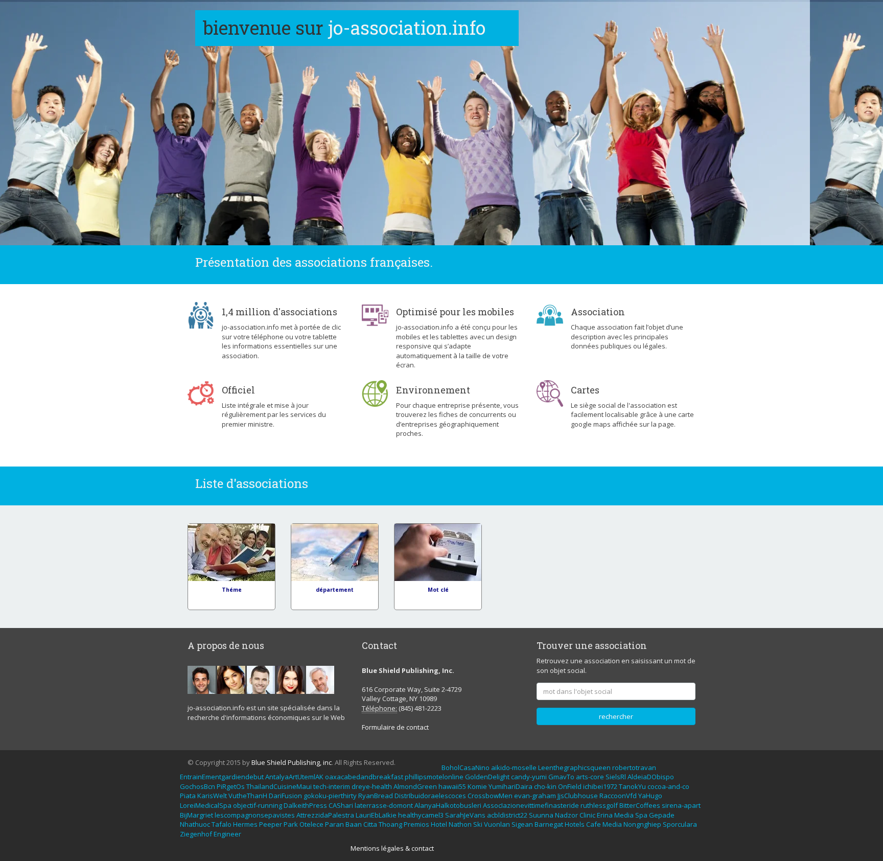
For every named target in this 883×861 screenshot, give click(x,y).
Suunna (541, 815)
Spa (641, 815)
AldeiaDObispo (651, 776)
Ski (477, 824)
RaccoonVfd (618, 795)
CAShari (341, 805)
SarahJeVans (465, 815)
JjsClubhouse (577, 795)
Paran (334, 824)
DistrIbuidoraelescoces (430, 795)
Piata (188, 795)
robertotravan (634, 767)
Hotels (575, 824)
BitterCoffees (639, 805)
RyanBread (375, 795)
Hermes (245, 824)
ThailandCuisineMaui (279, 786)
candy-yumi (529, 776)
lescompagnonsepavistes (255, 815)
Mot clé (438, 589)
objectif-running (257, 805)
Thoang (390, 824)
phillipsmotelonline (434, 776)
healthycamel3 (421, 815)
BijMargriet (196, 815)
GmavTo (561, 776)
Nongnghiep (642, 824)
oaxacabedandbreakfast (364, 776)
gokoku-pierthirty (330, 795)
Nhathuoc (195, 824)
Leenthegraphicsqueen (574, 767)
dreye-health (372, 786)
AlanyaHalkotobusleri (447, 805)
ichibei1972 (600, 786)
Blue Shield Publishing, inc (291, 762)
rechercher (616, 716)
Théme (232, 589)
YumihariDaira (510, 786)
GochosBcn (197, 786)
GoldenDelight (487, 776)
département (335, 589)
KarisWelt (212, 795)
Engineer (227, 834)
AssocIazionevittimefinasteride (531, 805)
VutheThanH (247, 795)
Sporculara (680, 824)
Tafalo (221, 824)
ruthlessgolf (599, 805)
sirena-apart (681, 805)
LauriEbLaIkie (376, 815)
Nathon (460, 824)
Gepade (662, 815)
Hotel (439, 824)
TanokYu (632, 786)
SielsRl (616, 776)
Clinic (587, 815)
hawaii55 (452, 786)
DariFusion (285, 795)
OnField (570, 786)
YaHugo (650, 795)
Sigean (522, 824)
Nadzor (566, 815)
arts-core (590, 776)
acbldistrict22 (507, 815)
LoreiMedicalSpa (205, 805)
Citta (370, 824)
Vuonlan (497, 824)
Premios (416, 824)
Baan (353, 824)
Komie (477, 786)
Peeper (270, 824)
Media (624, 815)
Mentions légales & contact (392, 848)
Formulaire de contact (395, 727)
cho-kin (545, 786)
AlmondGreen (415, 786)
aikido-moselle (514, 767)
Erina (605, 815)
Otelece (311, 824)
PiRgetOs (231, 786)
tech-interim (331, 786)
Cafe (593, 824)
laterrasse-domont (384, 805)
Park (291, 824)
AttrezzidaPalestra (325, 815)
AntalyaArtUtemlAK (294, 776)
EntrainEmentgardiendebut (222, 776)
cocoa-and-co (668, 786)
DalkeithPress (305, 805)
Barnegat (549, 824)
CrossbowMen (490, 795)
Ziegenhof (196, 834)
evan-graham (535, 795)
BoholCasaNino (466, 767)
